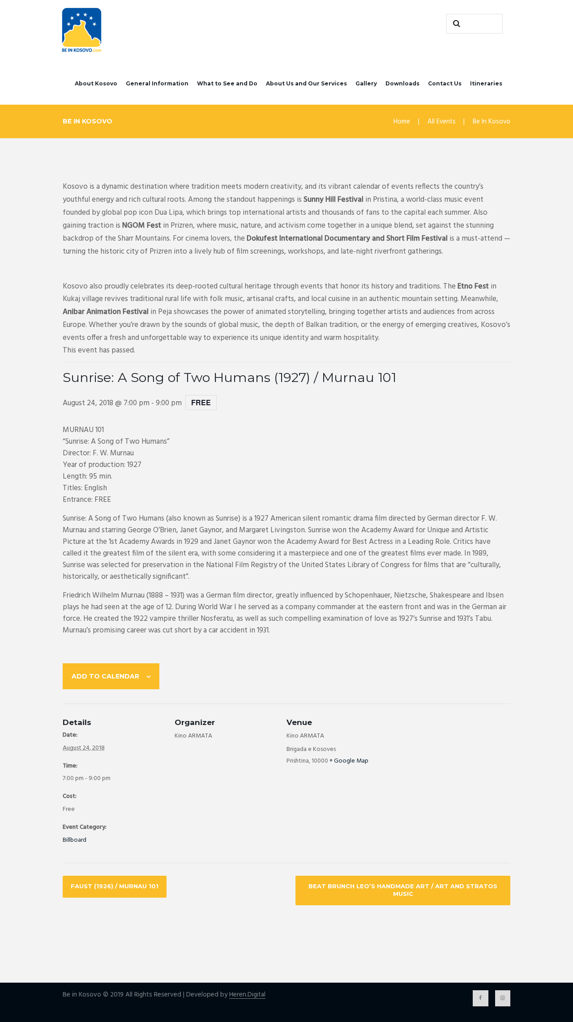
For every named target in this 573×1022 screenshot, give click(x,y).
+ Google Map (348, 761)
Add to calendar (105, 676)
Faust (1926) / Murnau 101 (114, 886)
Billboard (74, 840)
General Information (157, 83)
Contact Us (445, 83)
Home (401, 121)
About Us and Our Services (306, 83)
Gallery (366, 83)
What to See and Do (227, 83)
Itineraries (486, 83)
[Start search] (455, 24)
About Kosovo (96, 83)
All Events (442, 121)
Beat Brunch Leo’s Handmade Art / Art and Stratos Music (402, 889)
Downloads (402, 83)
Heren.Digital (247, 995)
